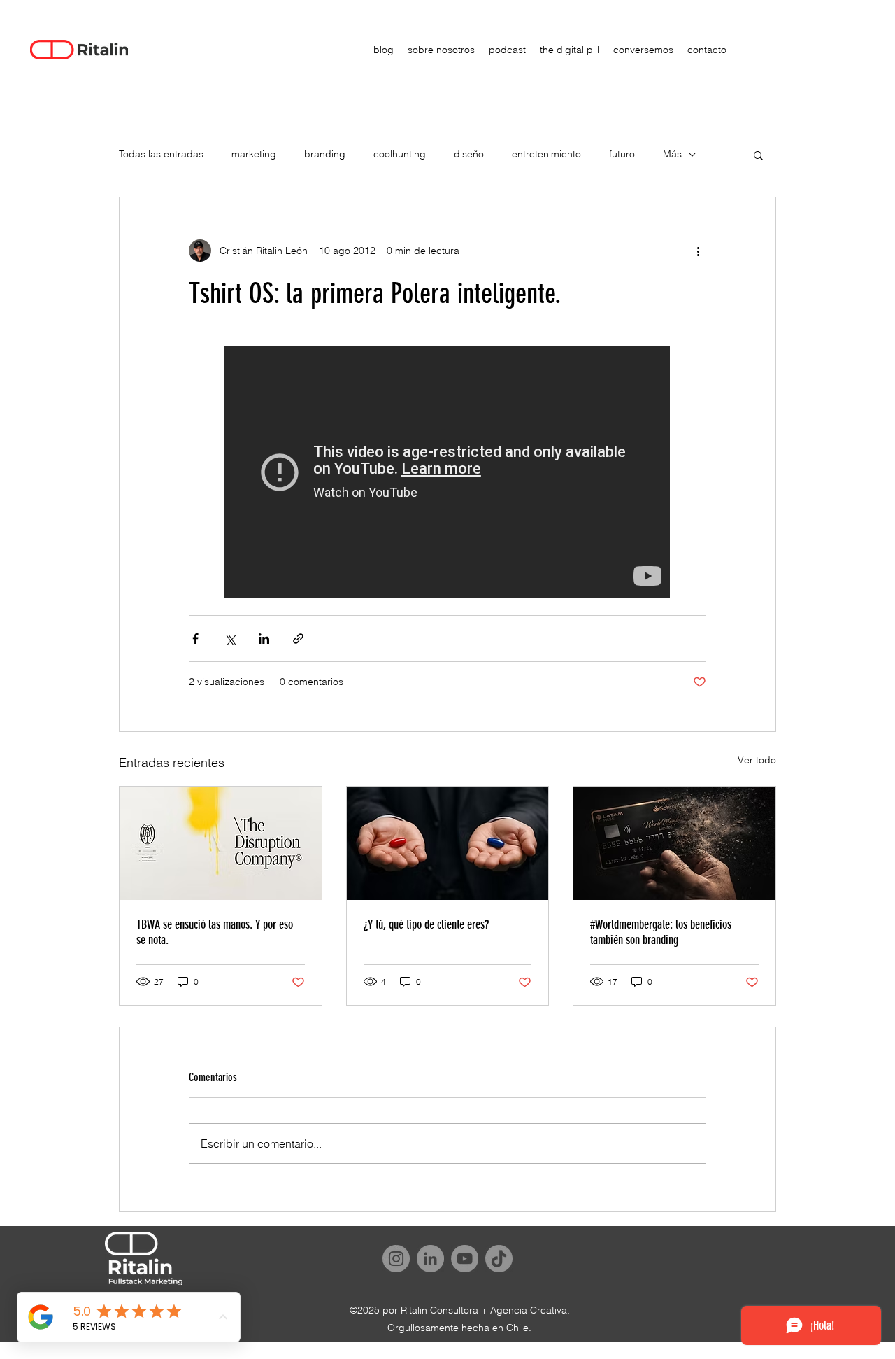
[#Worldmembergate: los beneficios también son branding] (674, 843)
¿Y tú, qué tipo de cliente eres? (426, 924)
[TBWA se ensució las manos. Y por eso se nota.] (221, 843)
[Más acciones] (697, 250)
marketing (253, 154)
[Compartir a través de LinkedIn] (264, 638)
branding (324, 154)
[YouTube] (464, 1258)
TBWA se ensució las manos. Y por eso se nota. (214, 932)
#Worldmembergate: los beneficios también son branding (660, 932)
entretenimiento (546, 154)
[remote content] (447, 473)
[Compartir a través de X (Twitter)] (229, 638)
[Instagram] (396, 1258)
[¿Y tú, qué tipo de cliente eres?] (448, 843)
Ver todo (757, 760)
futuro (622, 154)
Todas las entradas (161, 154)
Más (672, 154)
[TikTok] (499, 1258)
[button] (758, 154)
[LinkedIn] (430, 1258)
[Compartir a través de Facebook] (195, 638)
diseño (469, 154)
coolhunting (399, 154)
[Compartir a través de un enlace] (298, 638)
